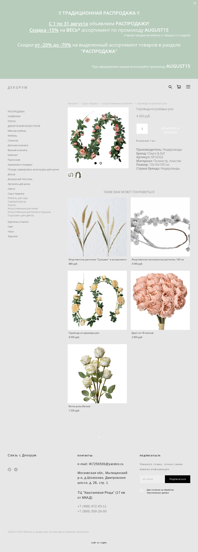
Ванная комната (17, 150)
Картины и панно (18, 221)
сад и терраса (90, 103)
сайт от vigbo (99, 543)
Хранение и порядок (20, 164)
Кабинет (13, 155)
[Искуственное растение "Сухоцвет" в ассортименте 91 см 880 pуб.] (97, 226)
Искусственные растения (23, 208)
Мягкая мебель (17, 130)
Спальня (13, 140)
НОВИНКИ (14, 116)
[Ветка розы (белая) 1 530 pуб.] (97, 373)
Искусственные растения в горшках (29, 212)
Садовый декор (17, 201)
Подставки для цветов (21, 215)
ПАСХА (12, 121)
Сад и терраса (16, 193)
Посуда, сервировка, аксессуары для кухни (33, 169)
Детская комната (18, 145)
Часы (11, 231)
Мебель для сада (18, 198)
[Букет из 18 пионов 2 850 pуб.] (160, 300)
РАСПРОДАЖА (16, 111)
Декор (11, 174)
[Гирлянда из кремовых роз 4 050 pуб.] (97, 300)
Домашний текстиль (20, 179)
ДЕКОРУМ (18, 87)
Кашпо (12, 205)
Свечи (11, 188)
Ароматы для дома (19, 184)
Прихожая (14, 159)
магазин (73, 103)
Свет (10, 226)
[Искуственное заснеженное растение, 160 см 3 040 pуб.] (160, 226)
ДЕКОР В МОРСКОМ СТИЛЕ (24, 126)
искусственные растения (117, 103)
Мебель (12, 135)
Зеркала (13, 236)
